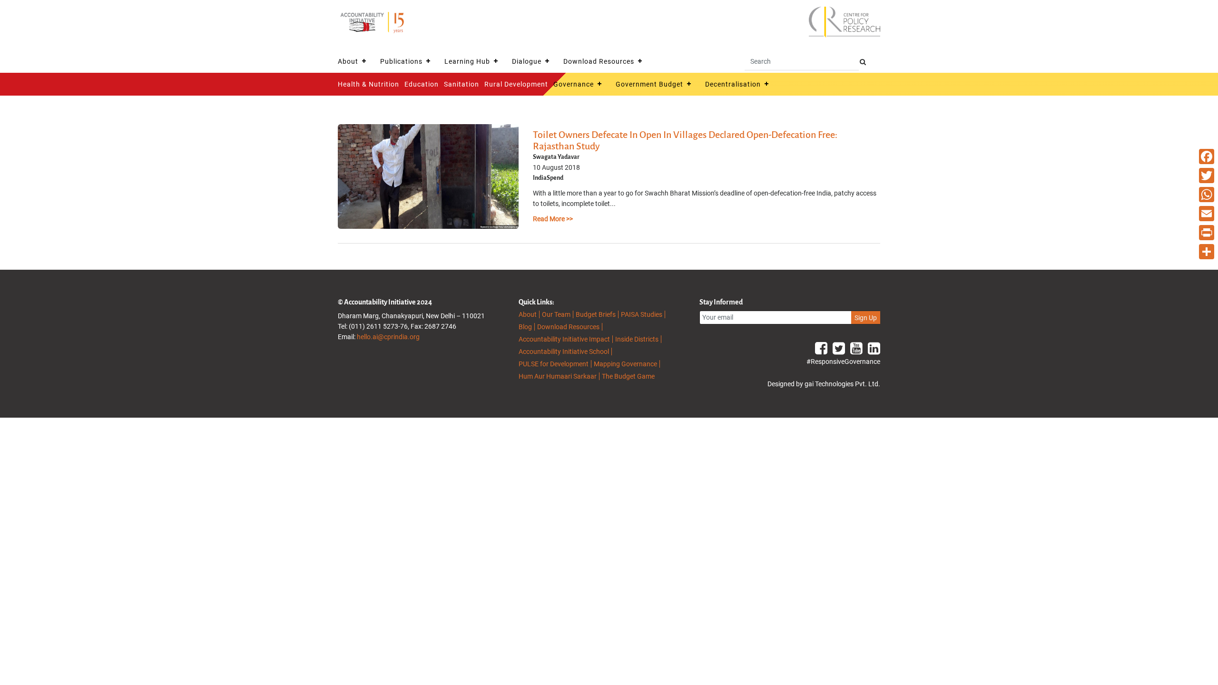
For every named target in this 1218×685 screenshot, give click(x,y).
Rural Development (516, 84)
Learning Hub (467, 61)
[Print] (1206, 232)
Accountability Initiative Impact (564, 339)
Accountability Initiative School (564, 351)
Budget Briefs (596, 314)
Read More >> (553, 219)
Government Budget (649, 84)
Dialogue (526, 61)
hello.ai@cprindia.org (388, 337)
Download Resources (598, 61)
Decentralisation (733, 84)
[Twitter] (1206, 175)
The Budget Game (628, 376)
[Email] (1206, 213)
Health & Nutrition (368, 84)
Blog (525, 327)
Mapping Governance (625, 364)
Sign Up (866, 318)
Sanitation (461, 84)
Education (421, 84)
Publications (401, 61)
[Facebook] (1206, 156)
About (348, 61)
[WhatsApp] (1206, 194)
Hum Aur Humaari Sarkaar (558, 376)
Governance (573, 84)
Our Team (556, 314)
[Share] (1206, 251)
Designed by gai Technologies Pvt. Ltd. (823, 384)
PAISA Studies (641, 314)
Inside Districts (636, 339)
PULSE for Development (554, 364)
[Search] (863, 62)
